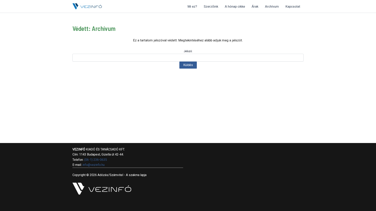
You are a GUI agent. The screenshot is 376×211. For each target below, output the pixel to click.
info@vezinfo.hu (93, 165)
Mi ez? (192, 6)
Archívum (272, 6)
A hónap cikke (235, 6)
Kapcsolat (293, 6)
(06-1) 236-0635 (95, 160)
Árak (255, 6)
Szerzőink (211, 6)
